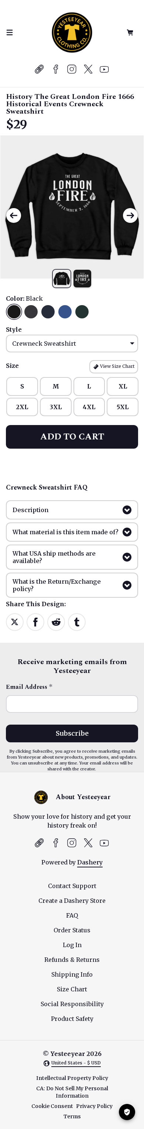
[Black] (14, 311)
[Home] (72, 32)
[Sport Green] (82, 311)
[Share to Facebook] (35, 621)
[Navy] (48, 311)
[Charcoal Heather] (31, 311)
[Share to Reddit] (56, 621)
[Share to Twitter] (15, 621)
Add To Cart (72, 436)
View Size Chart (116, 366)
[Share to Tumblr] (77, 621)
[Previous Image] (13, 215)
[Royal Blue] (65, 311)
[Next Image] (130, 215)
